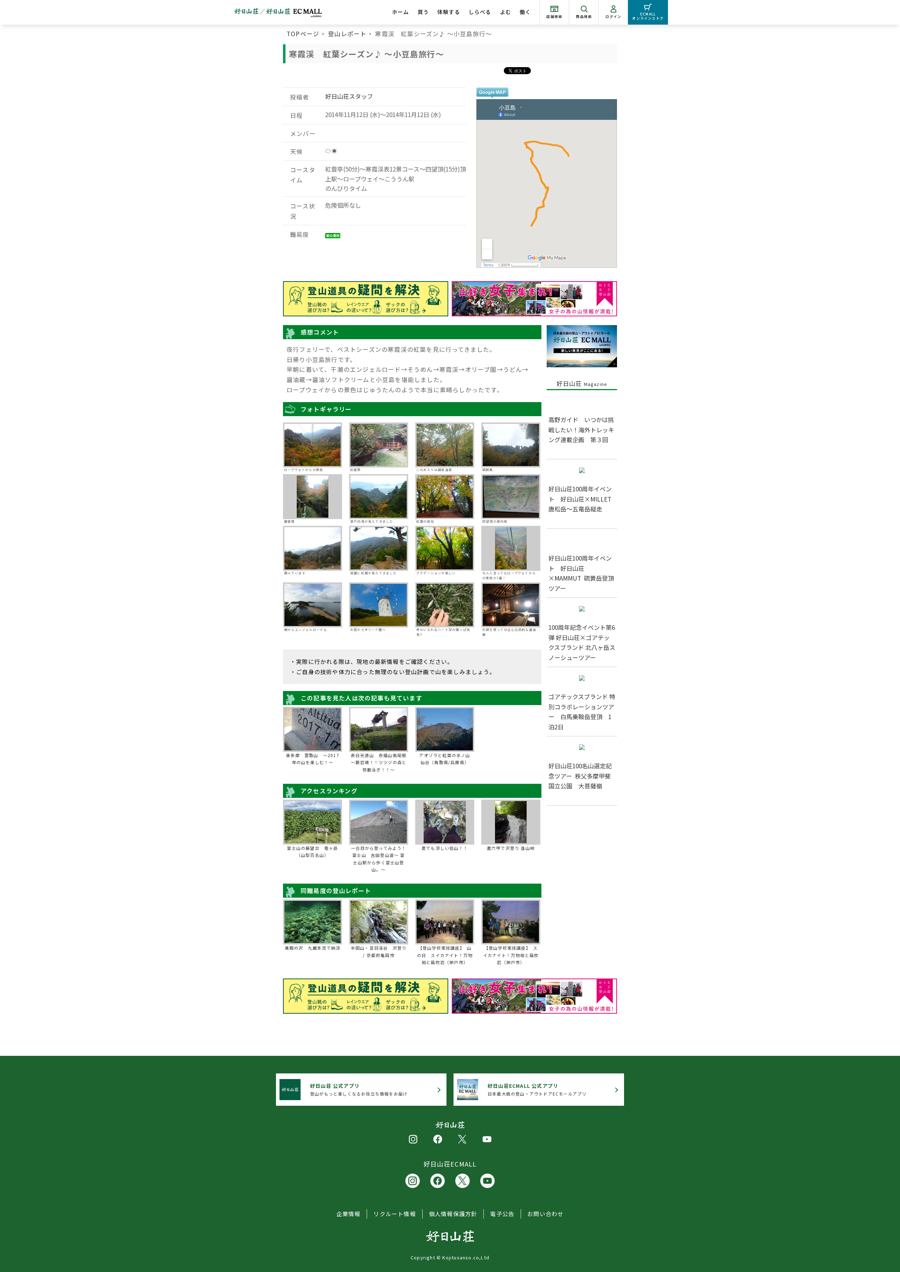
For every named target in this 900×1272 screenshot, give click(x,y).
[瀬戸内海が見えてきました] (378, 496)
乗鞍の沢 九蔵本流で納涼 (312, 948)
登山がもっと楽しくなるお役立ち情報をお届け (358, 1089)
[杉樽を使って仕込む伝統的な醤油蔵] (510, 604)
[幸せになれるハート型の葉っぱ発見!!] (444, 604)
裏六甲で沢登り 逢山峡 (511, 848)
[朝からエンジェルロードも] (312, 604)
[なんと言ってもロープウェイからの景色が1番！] (511, 548)
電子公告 (502, 1213)
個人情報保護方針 (453, 1213)
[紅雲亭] (378, 444)
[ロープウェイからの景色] (312, 444)
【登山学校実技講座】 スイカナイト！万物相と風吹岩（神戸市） (511, 955)
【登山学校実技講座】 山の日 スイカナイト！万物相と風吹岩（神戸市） (444, 955)
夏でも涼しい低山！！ (445, 848)
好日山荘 (582, 383)
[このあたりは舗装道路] (444, 444)
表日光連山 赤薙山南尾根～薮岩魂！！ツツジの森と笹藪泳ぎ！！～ (378, 762)
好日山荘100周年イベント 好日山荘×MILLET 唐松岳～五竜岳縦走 (582, 499)
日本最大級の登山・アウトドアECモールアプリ (537, 1089)
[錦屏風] (510, 444)
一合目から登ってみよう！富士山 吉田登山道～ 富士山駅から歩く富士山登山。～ (378, 858)
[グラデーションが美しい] (444, 548)
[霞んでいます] (312, 548)
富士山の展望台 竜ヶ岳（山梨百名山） (312, 851)
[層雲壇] (312, 496)
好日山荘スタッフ (349, 96)
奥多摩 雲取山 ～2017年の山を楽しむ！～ (312, 758)
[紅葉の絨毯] (444, 496)
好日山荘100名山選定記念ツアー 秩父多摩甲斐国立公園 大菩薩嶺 (580, 775)
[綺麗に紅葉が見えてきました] (378, 548)
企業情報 (348, 1213)
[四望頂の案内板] (510, 496)
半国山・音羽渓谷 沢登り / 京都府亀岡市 (378, 951)
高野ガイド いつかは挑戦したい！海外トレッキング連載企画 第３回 (581, 429)
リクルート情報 (394, 1213)
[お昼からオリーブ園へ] (378, 604)
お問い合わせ (545, 1213)
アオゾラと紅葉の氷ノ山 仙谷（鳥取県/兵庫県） (446, 758)
